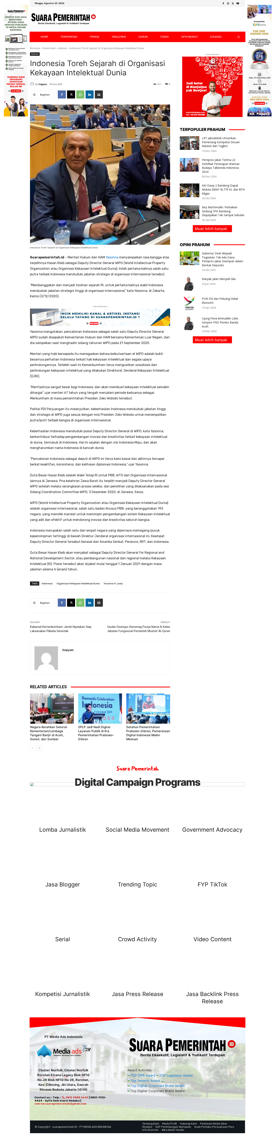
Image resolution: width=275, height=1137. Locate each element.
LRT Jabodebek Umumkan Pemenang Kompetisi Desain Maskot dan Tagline (221, 142)
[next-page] (38, 748)
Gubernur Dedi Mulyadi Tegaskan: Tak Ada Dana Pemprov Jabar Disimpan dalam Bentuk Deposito (222, 259)
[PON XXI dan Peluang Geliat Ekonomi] (189, 303)
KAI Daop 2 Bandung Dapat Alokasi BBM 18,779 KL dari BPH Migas (223, 189)
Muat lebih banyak (211, 228)
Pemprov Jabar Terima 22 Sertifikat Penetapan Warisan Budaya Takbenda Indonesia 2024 (221, 166)
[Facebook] (223, 3)
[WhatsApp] (80, 94)
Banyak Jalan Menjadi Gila (219, 279)
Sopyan (42, 84)
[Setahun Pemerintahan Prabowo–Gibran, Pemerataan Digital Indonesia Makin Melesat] (148, 708)
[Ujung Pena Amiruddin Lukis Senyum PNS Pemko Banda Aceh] (189, 323)
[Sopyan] (32, 84)
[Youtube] (237, 3)
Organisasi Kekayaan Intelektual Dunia (78, 583)
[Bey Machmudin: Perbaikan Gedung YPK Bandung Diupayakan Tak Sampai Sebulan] (189, 212)
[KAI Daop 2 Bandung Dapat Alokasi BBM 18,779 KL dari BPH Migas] (189, 190)
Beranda (35, 48)
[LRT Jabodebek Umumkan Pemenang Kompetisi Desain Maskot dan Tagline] (189, 143)
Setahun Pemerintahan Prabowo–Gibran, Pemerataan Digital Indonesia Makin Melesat (148, 733)
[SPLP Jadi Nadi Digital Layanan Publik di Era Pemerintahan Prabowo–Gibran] (100, 708)
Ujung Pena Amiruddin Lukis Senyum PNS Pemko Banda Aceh (220, 322)
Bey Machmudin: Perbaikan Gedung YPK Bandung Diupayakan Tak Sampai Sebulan (223, 211)
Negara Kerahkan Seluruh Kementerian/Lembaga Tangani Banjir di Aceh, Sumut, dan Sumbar (48, 733)
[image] (62, 805)
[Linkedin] (90, 94)
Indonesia (47, 583)
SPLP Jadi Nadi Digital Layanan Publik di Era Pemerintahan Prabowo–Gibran (96, 733)
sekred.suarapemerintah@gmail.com (60, 1103)
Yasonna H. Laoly (113, 583)
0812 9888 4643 (76, 1097)
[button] (235, 37)
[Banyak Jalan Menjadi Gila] (189, 284)
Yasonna (112, 257)
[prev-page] (32, 748)
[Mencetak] (99, 94)
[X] (233, 3)
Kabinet (62, 48)
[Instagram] (228, 3)
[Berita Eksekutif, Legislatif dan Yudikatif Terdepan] (63, 19)
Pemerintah (49, 48)
